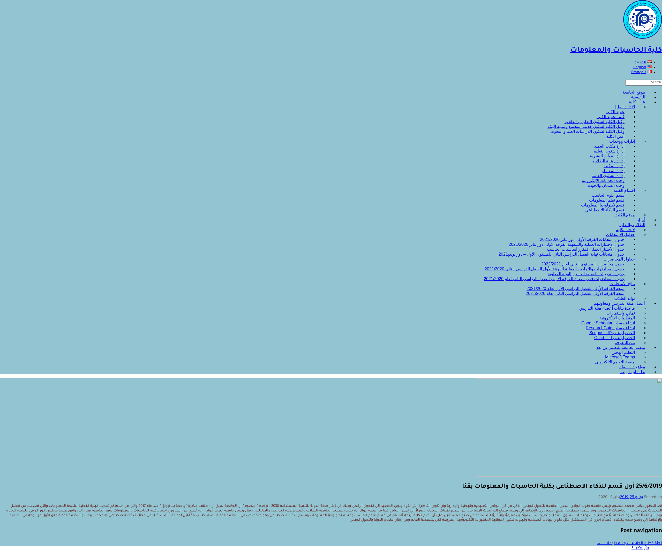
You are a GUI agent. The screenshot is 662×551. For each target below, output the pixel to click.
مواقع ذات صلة (632, 367)
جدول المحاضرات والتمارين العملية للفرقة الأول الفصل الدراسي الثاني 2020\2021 (555, 269)
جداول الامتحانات (620, 234)
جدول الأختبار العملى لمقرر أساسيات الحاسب (586, 249)
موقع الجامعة (633, 92)
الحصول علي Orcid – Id (614, 337)
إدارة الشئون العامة (608, 175)
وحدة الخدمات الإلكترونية (603, 180)
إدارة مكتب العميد (609, 146)
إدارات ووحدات (622, 141)
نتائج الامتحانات (622, 283)
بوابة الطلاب (624, 298)
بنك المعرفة (625, 342)
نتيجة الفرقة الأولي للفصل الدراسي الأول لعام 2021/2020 (575, 288)
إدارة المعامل (613, 171)
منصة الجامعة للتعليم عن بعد (620, 347)
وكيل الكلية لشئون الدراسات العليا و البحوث (587, 131)
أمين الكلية (615, 136)
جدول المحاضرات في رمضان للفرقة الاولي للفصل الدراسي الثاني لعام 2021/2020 (554, 279)
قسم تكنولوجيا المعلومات (603, 205)
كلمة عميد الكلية (611, 116)
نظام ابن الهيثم (632, 372)
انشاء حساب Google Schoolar (608, 323)
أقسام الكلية (624, 190)
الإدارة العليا (625, 107)
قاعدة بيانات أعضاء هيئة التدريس (607, 308)
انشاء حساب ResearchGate (610, 328)
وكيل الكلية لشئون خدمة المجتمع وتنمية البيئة (586, 126)
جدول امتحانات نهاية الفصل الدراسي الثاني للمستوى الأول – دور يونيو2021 (562, 254)
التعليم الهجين (623, 352)
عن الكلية (637, 102)
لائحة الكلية (625, 229)
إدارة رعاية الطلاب (609, 161)
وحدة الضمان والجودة (606, 185)
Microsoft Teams (620, 357)
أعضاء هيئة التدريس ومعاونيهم (619, 303)
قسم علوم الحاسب (608, 195)
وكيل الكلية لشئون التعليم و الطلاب (595, 121)
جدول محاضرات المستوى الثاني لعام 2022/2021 (583, 264)
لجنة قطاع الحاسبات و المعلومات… (629, 543)
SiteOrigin (640, 548)
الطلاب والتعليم (632, 225)
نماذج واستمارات (620, 313)
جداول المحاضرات (619, 259)
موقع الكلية (625, 215)
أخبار (641, 220)
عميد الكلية (615, 112)
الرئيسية (638, 97)
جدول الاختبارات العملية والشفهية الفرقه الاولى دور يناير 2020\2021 (567, 244)
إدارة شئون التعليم (609, 151)
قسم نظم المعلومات (607, 200)
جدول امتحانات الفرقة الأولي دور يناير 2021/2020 (582, 239)
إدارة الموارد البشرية (607, 156)
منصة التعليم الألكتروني (615, 362)
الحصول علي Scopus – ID (612, 333)
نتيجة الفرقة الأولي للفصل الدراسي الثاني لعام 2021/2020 (575, 293)
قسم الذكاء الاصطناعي (605, 210)
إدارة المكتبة (614, 166)
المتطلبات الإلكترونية (617, 318)
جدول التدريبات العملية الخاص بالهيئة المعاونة (586, 274)
